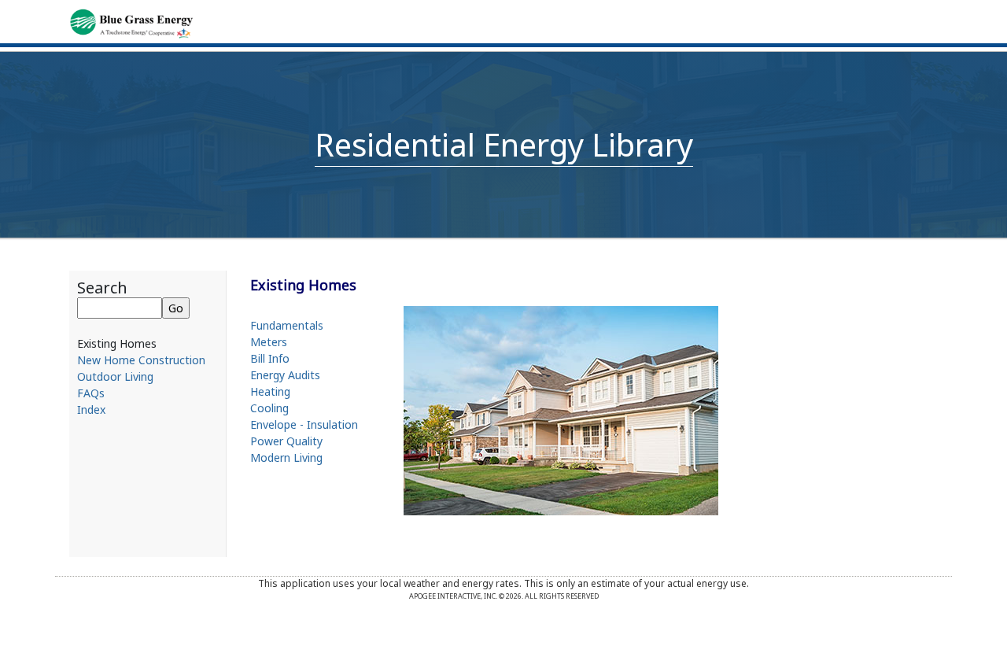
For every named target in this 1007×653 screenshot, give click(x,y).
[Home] (131, 22)
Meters (268, 341)
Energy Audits (285, 374)
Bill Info (270, 358)
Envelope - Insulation (304, 424)
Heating (270, 391)
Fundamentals (286, 325)
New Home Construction (141, 359)
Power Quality (286, 440)
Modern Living (286, 457)
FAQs (91, 393)
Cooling (269, 407)
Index (91, 409)
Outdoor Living (115, 376)
